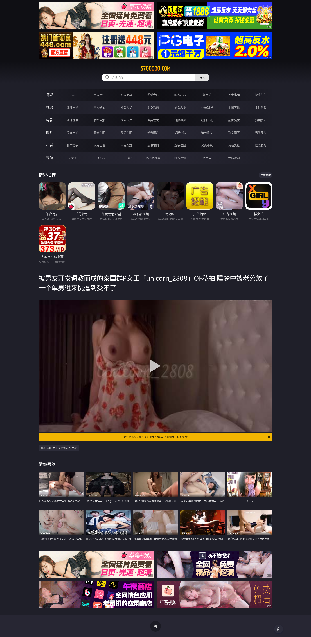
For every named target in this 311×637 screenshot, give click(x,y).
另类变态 (261, 120)
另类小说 (207, 145)
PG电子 (72, 95)
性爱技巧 (261, 145)
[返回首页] (278, 629)
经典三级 (207, 120)
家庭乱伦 (99, 145)
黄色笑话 (234, 145)
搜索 (202, 78)
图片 (49, 132)
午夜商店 (99, 158)
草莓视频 (126, 158)
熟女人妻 (180, 107)
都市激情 (72, 145)
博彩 (49, 94)
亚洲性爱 (72, 120)
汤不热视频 (153, 158)
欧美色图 (126, 133)
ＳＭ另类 (261, 107)
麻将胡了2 (180, 95)
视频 (49, 107)
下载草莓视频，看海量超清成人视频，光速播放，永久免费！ (155, 437)
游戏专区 (153, 95)
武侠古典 (153, 145)
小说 (49, 145)
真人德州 (99, 95)
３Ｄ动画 (153, 107)
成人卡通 (126, 120)
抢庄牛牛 (261, 95)
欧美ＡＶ (126, 107)
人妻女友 (126, 145)
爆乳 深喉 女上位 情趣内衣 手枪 (59, 448)
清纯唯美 (207, 133)
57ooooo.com (156, 68)
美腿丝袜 (180, 133)
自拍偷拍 (99, 107)
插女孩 (72, 158)
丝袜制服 (207, 107)
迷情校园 (180, 145)
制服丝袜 (180, 120)
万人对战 (126, 95)
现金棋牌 (234, 95)
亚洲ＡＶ (72, 107)
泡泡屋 (207, 158)
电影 (49, 120)
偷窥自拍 (72, 133)
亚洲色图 (99, 133)
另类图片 (261, 133)
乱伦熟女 (234, 120)
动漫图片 (153, 133)
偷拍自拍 (99, 120)
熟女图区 (234, 133)
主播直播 (234, 107)
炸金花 (207, 95)
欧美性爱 (153, 120)
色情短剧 (234, 158)
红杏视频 (180, 158)
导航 (49, 157)
